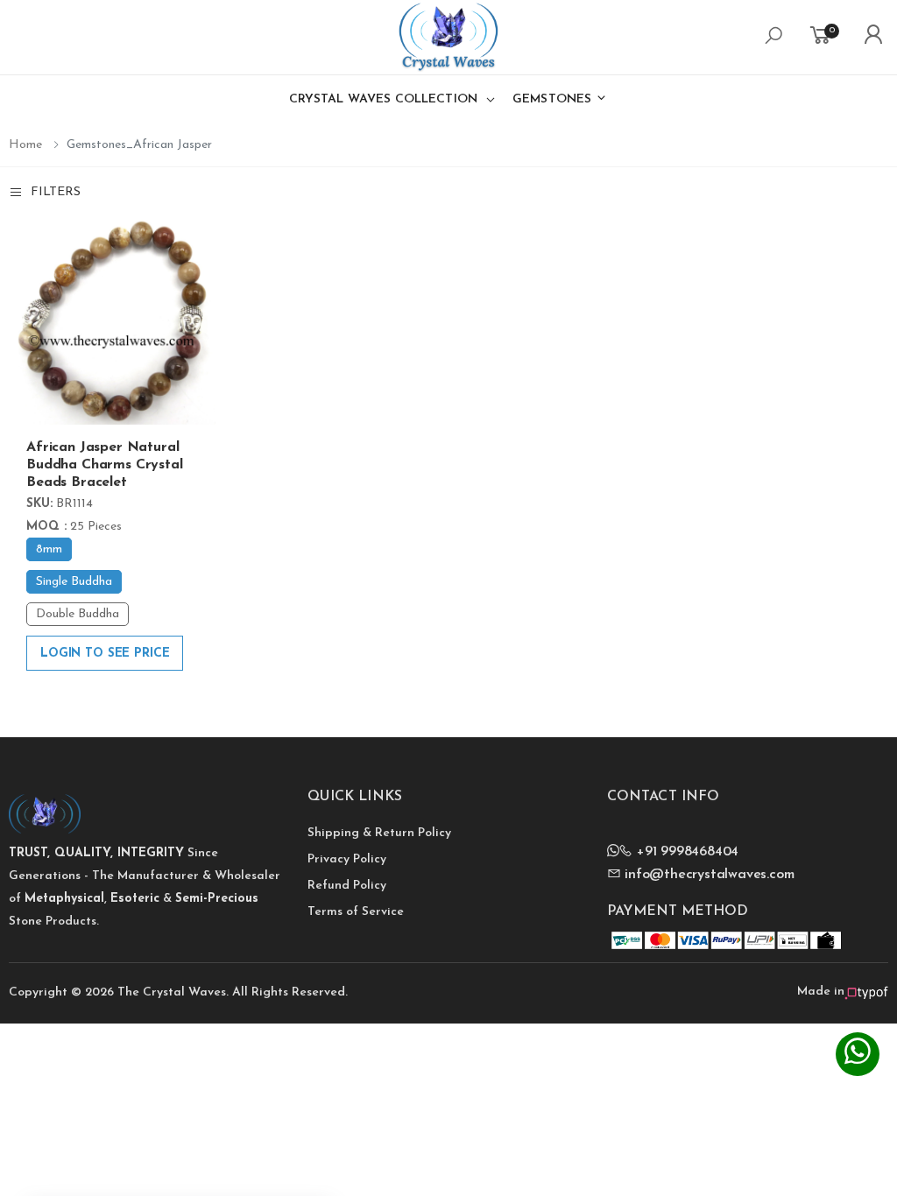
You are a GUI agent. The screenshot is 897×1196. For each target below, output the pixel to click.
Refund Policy (346, 885)
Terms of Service (355, 911)
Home (25, 144)
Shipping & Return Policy (379, 833)
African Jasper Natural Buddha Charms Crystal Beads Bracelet (104, 464)
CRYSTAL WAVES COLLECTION (383, 99)
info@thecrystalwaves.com (707, 875)
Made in (820, 992)
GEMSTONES (553, 99)
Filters (56, 192)
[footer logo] (149, 812)
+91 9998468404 (685, 852)
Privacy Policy (346, 859)
